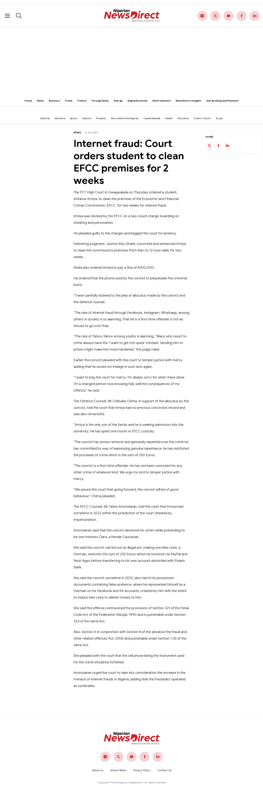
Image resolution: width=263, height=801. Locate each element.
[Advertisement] (131, 58)
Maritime (60, 118)
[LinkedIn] (255, 16)
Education (183, 118)
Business (54, 100)
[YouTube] (228, 16)
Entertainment (161, 100)
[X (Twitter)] (215, 16)
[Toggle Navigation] (7, 16)
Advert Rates (118, 770)
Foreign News (100, 100)
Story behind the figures (124, 118)
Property (101, 118)
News (40, 100)
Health (169, 118)
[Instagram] (202, 16)
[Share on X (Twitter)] (209, 145)
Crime (69, 100)
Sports (73, 118)
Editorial (45, 118)
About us (97, 770)
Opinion (86, 118)
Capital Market (151, 118)
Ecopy (219, 118)
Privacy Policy (141, 770)
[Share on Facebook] (218, 145)
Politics (82, 100)
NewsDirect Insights (188, 100)
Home (28, 100)
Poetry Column (202, 118)
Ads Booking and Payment (222, 100)
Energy (118, 100)
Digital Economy (138, 100)
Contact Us (164, 770)
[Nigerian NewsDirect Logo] (131, 16)
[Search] (19, 16)
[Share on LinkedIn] (227, 145)
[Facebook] (242, 16)
